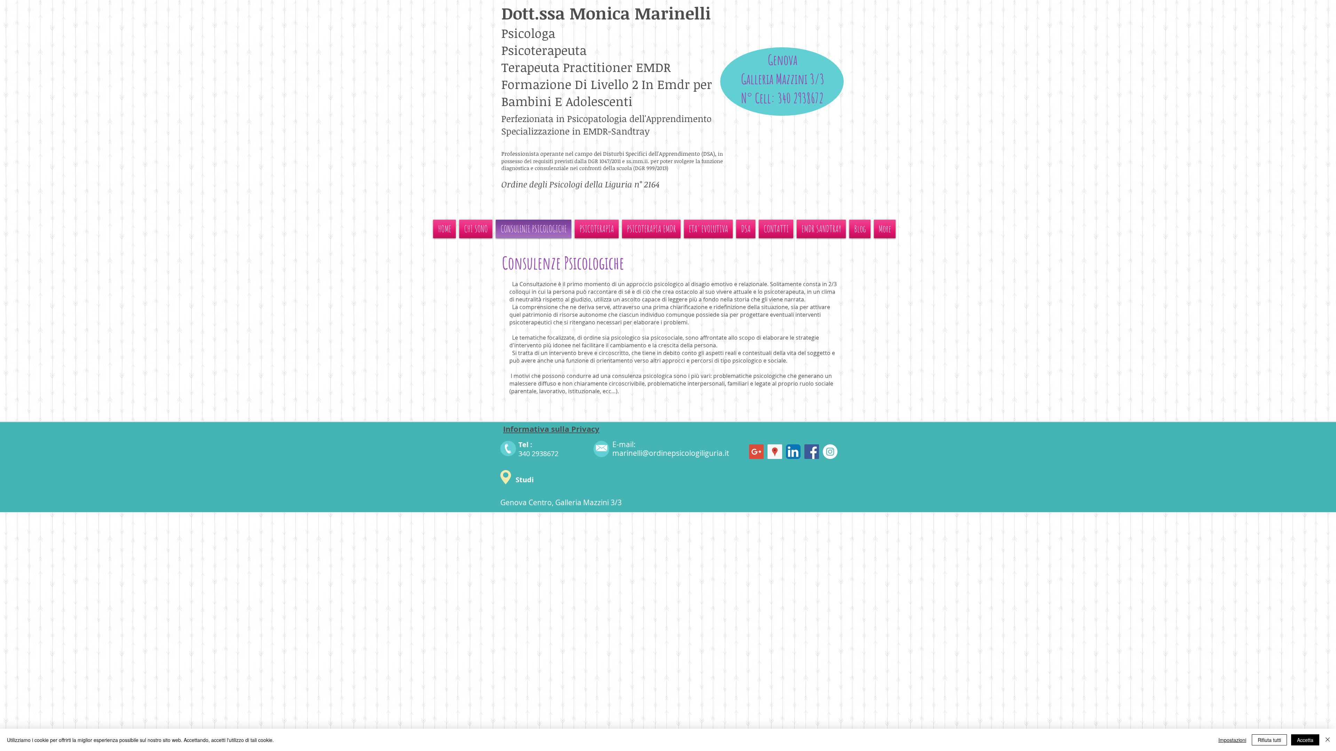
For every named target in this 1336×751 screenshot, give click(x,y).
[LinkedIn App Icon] (793, 451)
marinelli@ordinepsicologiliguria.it (670, 453)
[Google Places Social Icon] (775, 451)
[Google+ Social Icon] (756, 451)
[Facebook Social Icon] (811, 451)
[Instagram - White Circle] (830, 451)
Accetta (1305, 739)
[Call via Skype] (782, 200)
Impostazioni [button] (1232, 739)
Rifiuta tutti (1269, 739)
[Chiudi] (1327, 739)
